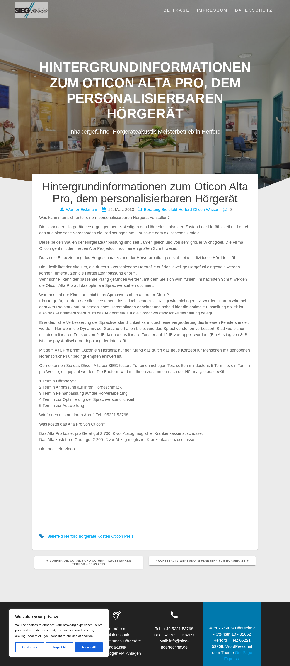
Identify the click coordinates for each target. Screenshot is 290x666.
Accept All (89, 647)
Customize (29, 647)
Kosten (103, 536)
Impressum (212, 10)
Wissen (212, 209)
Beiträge (177, 10)
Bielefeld (169, 209)
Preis (128, 536)
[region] (59, 633)
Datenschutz (254, 10)
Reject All (59, 647)
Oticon (199, 209)
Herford (185, 209)
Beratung (152, 209)
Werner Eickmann (82, 209)
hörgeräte (87, 536)
